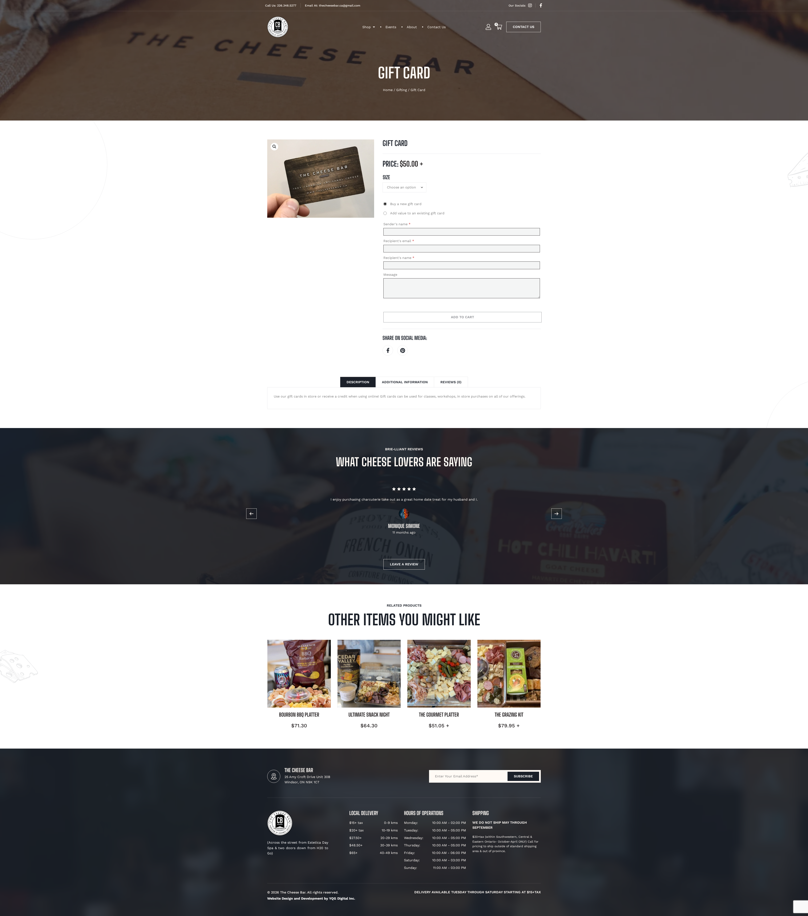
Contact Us (436, 27)
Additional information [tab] (405, 382)
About (412, 27)
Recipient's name (398, 258)
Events (390, 27)
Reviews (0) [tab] (450, 382)
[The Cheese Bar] (273, 776)
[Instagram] (530, 5)
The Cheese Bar (298, 770)
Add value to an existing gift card (417, 213)
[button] (274, 146)
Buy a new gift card (405, 204)
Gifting (401, 90)
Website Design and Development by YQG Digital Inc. (311, 898)
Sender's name (397, 224)
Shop (366, 27)
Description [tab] (358, 382)
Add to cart (462, 317)
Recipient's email (398, 241)
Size (386, 177)
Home (388, 90)
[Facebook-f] (541, 5)
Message (390, 275)
